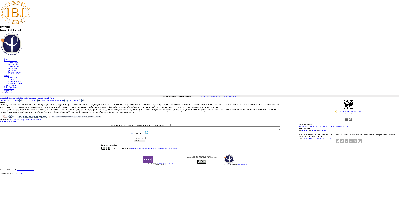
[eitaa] (360, 141)
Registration (8, 91)
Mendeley (304, 130)
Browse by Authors (14, 81)
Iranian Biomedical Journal (25, 170)
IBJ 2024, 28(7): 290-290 (208, 96)
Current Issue (12, 78)
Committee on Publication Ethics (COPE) (165, 163)
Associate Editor (13, 66)
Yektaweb (22, 173)
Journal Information (10, 61)
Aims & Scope (13, 63)
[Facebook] (337, 141)
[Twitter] (342, 141)
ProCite (324, 126)
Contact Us (8, 92)
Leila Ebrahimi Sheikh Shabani (52, 100)
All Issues (11, 79)
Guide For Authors (10, 87)
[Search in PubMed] (22, 101)
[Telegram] (346, 141)
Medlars (318, 126)
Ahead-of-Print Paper (11, 85)
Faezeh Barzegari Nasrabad (9, 100)
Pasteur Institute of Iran (242, 164)
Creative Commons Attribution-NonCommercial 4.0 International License (154, 148)
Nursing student (23, 120)
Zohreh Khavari (73, 100)
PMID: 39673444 (349, 113)
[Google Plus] (355, 141)
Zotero (313, 130)
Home (6, 59)
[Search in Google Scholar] (19, 101)
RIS (306, 126)
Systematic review (36, 120)
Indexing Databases (14, 72)
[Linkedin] (351, 141)
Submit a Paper (9, 89)
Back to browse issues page (227, 96)
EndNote (312, 126)
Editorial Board (13, 68)
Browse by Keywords (15, 83)
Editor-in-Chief (13, 64)
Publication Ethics (14, 74)
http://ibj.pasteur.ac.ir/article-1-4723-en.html (317, 138)
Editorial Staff (12, 70)
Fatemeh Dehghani (30, 100)
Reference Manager (335, 126)
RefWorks (346, 126)
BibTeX (301, 126)
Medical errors (13, 120)
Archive (6, 76)
